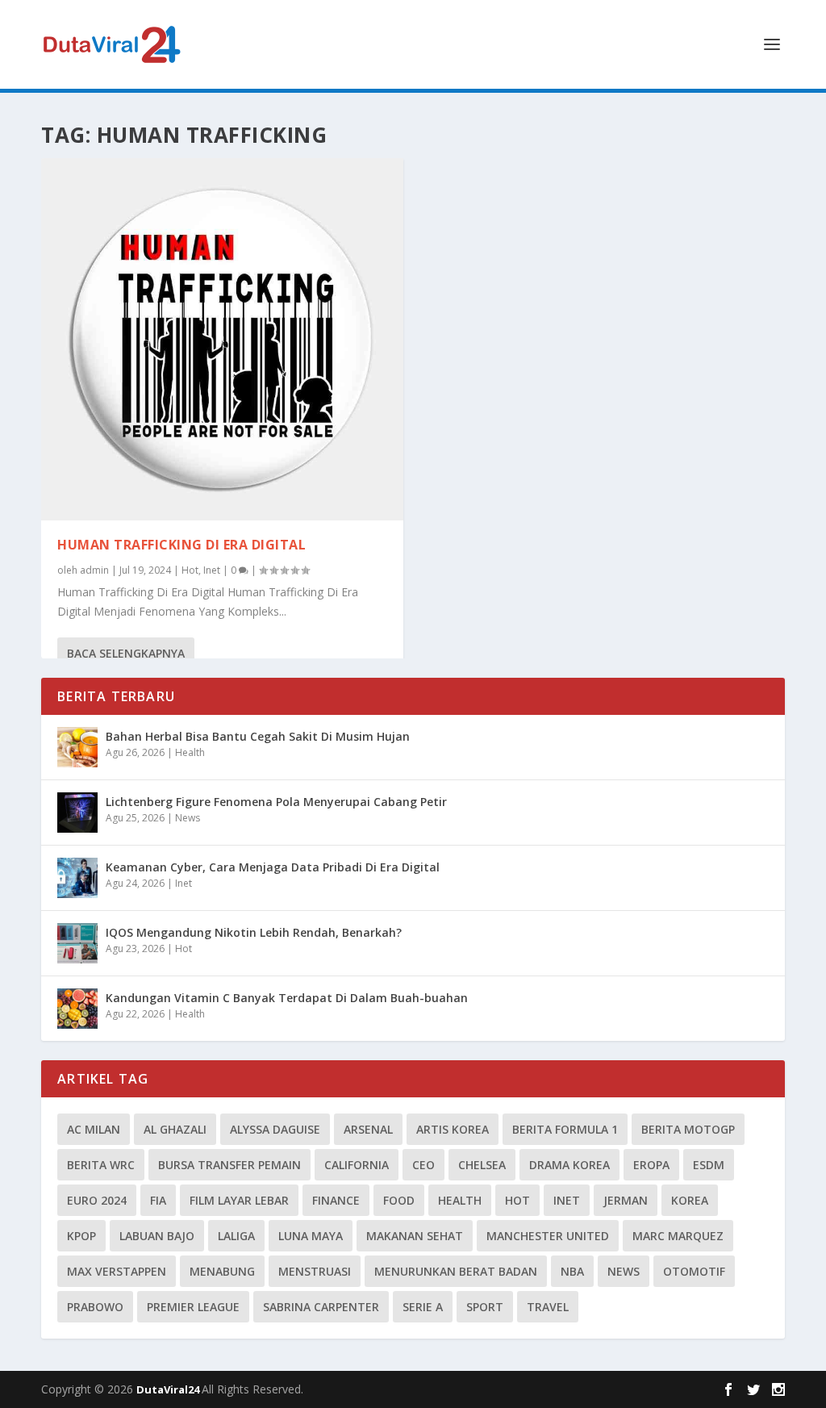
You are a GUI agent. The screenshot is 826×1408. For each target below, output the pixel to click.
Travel (548, 1306)
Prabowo (95, 1306)
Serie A (423, 1306)
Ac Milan (93, 1129)
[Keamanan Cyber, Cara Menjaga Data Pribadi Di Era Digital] (77, 878)
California (356, 1164)
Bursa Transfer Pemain (229, 1164)
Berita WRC (101, 1164)
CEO (423, 1164)
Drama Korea (569, 1164)
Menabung (222, 1271)
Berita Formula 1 (565, 1129)
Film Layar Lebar (239, 1200)
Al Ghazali (175, 1129)
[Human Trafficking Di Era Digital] (222, 339)
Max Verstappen (116, 1271)
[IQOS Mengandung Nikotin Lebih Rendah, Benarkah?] (77, 943)
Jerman (625, 1200)
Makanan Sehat (414, 1235)
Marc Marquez (678, 1235)
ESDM (708, 1164)
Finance (336, 1200)
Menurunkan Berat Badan (455, 1271)
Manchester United (547, 1235)
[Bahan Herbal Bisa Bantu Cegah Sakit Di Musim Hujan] (77, 747)
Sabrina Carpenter (321, 1306)
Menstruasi (314, 1271)
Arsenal (368, 1129)
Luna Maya (310, 1235)
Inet (211, 570)
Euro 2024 (97, 1200)
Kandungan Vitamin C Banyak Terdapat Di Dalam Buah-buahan (287, 997)
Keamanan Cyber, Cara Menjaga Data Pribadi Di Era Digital (273, 867)
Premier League (193, 1306)
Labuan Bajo (156, 1235)
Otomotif (694, 1271)
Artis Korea (452, 1129)
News (187, 818)
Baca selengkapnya (126, 653)
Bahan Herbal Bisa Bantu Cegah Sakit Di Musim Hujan (258, 736)
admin (94, 570)
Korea (689, 1200)
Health (190, 752)
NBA (572, 1271)
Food (399, 1200)
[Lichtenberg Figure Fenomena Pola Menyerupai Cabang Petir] (77, 812)
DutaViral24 (169, 1389)
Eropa (651, 1164)
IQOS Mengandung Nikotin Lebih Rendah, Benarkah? (254, 932)
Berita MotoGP (688, 1129)
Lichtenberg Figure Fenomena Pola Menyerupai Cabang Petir (276, 801)
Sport (484, 1306)
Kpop (81, 1235)
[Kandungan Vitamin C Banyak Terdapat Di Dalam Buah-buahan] (77, 1008)
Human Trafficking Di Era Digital (181, 545)
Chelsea (482, 1164)
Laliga (236, 1235)
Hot (189, 570)
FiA (158, 1200)
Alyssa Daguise (275, 1129)
